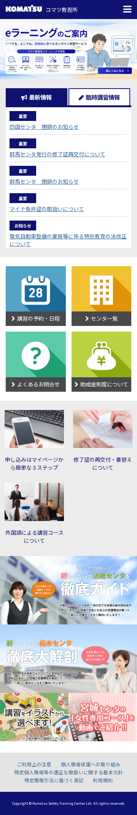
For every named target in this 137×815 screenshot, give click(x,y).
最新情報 (40, 97)
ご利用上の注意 (34, 764)
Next (128, 49)
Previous (8, 49)
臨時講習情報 (103, 97)
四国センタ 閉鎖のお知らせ (44, 126)
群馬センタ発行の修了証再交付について (57, 154)
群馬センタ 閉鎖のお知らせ (44, 181)
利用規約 (103, 780)
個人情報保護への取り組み (90, 764)
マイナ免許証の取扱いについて (47, 209)
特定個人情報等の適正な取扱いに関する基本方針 (68, 772)
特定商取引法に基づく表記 (54, 780)
